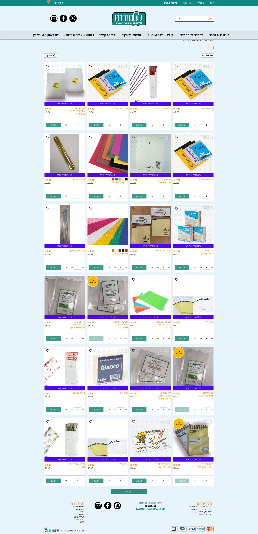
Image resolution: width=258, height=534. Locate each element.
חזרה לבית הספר (219, 35)
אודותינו (200, 2)
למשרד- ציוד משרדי (191, 35)
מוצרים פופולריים (78, 506)
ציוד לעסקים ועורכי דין (46, 35)
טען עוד (129, 491)
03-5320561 (202, 514)
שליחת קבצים (107, 35)
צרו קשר (187, 2)
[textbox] (150, 505)
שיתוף (50, 55)
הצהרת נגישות (79, 517)
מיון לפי (209, 55)
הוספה (182, 125)
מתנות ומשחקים (131, 35)
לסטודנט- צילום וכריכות (79, 35)
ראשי (212, 2)
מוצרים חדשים (79, 509)
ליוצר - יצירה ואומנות (160, 35)
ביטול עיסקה (79, 519)
